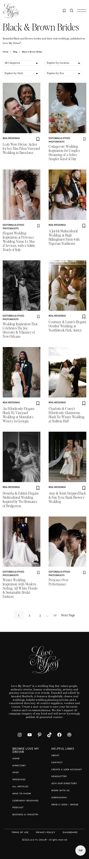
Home (5, 51)
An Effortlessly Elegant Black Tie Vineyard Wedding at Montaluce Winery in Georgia (18, 415)
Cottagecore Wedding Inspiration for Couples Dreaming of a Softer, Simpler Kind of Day (64, 153)
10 (55, 615)
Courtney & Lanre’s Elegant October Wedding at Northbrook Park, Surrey (67, 326)
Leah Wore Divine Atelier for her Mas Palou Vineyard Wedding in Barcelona (21, 149)
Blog (15, 51)
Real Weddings (11, 138)
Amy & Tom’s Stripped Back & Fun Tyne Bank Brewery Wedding (67, 497)
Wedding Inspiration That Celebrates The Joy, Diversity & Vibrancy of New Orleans (20, 330)
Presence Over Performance (59, 582)
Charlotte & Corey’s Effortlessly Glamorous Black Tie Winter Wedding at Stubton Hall (66, 415)
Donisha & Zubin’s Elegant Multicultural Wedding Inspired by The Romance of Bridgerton (21, 500)
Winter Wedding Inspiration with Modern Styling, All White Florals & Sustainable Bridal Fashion (20, 588)
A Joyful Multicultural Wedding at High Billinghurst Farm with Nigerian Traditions (64, 237)
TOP (80, 850)
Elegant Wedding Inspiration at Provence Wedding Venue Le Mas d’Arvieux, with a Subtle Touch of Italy (19, 242)
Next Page (68, 615)
